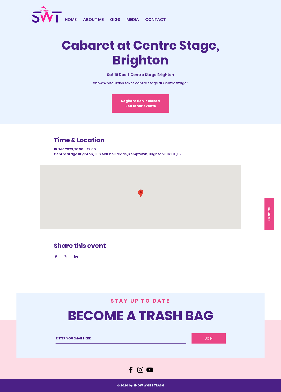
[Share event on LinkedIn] (76, 256)
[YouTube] (150, 370)
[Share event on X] (66, 256)
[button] (269, 214)
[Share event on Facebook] (56, 256)
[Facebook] (131, 370)
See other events (140, 105)
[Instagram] (140, 370)
